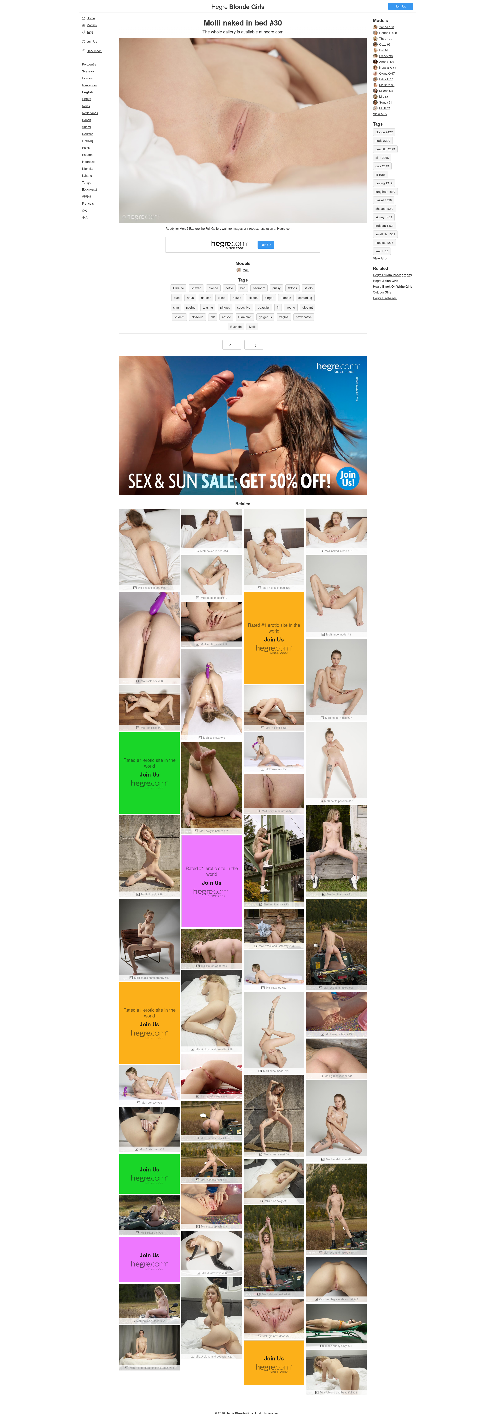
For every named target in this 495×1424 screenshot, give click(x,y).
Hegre (238, 6)
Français (88, 203)
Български (89, 85)
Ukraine (178, 288)
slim (176, 307)
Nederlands (90, 113)
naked (237, 297)
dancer (206, 297)
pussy (276, 288)
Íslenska (87, 168)
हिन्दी (85, 210)
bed (243, 288)
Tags (90, 32)
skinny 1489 (384, 217)
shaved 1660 (384, 208)
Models (92, 25)
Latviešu (88, 78)
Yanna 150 (386, 27)
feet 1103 (382, 251)
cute (177, 297)
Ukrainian (245, 317)
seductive (243, 307)
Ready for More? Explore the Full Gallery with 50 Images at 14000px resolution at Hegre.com (229, 228)
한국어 (86, 196)
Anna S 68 (386, 62)
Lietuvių (87, 141)
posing (190, 307)
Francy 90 (386, 56)
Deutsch (87, 134)
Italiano (87, 175)
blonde (213, 288)
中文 (85, 217)
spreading (305, 297)
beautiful (264, 307)
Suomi (86, 127)
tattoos (292, 288)
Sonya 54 (385, 102)
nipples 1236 (384, 242)
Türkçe (86, 182)
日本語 (86, 99)
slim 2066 (382, 157)
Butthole (236, 326)
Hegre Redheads (385, 298)
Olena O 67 (387, 73)
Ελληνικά (89, 189)
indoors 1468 (384, 225)
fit (278, 307)
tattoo (221, 297)
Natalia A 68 (387, 67)
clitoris (253, 297)
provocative (304, 317)
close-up (197, 317)
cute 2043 (382, 166)
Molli (246, 270)
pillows (225, 307)
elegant (307, 307)
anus (190, 297)
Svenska (88, 71)
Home (91, 18)
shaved (196, 288)
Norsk (86, 106)
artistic (226, 317)
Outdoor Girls (382, 292)
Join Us (400, 6)
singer (269, 297)
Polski (86, 147)
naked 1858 (384, 200)
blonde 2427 (384, 132)
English (87, 92)
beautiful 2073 (385, 149)
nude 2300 (383, 140)
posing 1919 (384, 183)
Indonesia (89, 161)
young (291, 307)
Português (89, 64)
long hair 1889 (385, 191)
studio (308, 288)
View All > (380, 114)
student (179, 317)
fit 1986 (381, 174)
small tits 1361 (385, 234)
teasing (208, 307)
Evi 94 (383, 50)
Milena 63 (386, 90)
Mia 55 (383, 96)
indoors (286, 297)
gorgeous (265, 317)
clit (213, 317)
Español (87, 154)
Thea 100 (385, 38)
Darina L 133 (388, 33)
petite (229, 288)
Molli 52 (384, 108)
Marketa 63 (386, 85)
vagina (283, 317)
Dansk (86, 120)
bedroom (259, 288)
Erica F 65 (386, 79)
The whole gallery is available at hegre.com (242, 31)
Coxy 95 (385, 44)
